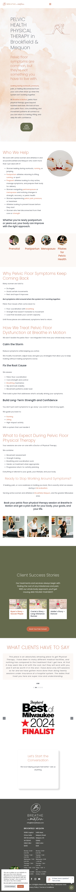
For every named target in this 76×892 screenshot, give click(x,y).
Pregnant (10, 180)
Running (9, 416)
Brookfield (38, 493)
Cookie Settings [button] (10, 886)
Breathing (10, 383)
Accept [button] (20, 886)
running (37, 168)
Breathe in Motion (20, 99)
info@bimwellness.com (35, 823)
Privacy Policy (33, 887)
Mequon (47, 493)
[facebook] (32, 879)
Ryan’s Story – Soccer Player (17, 612)
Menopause (48, 249)
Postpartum (11, 174)
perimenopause (29, 189)
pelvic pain (28, 198)
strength (16, 213)
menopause (11, 192)
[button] (34, 687)
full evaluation (41, 488)
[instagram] (35, 879)
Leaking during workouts (20, 86)
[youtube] (39, 879)
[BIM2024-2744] (14, 236)
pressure (35, 86)
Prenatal (14, 249)
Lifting (8, 419)
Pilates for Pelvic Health (62, 254)
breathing (30, 309)
